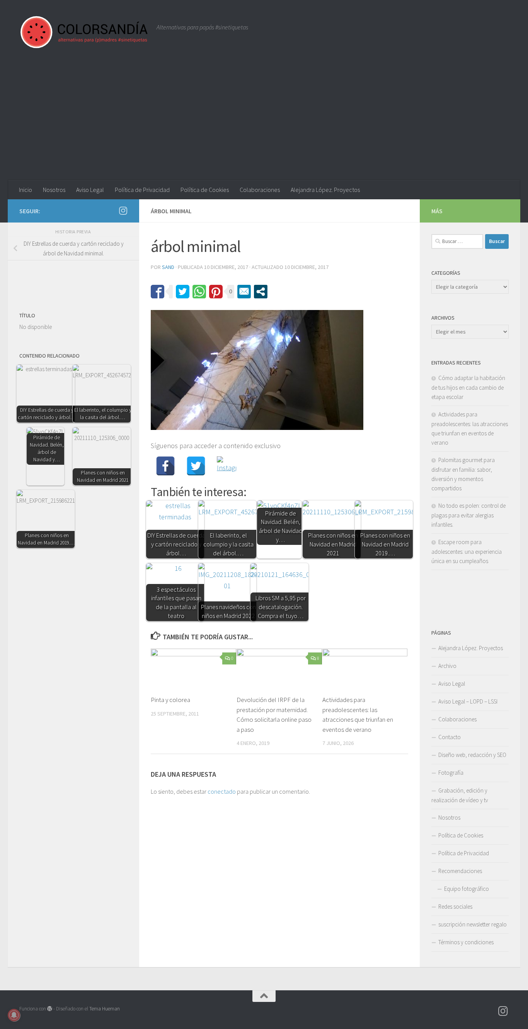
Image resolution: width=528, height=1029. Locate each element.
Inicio (25, 189)
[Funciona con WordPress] (49, 1008)
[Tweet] (182, 291)
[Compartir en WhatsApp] (199, 291)
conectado (222, 791)
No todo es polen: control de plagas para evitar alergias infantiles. (468, 515)
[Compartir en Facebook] (157, 291)
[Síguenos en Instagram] (123, 210)
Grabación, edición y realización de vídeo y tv (459, 795)
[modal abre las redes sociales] (260, 291)
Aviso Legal (90, 189)
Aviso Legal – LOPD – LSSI (467, 701)
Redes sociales (455, 906)
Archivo (447, 665)
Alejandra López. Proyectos (325, 189)
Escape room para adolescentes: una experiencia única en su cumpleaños (466, 551)
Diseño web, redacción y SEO (472, 754)
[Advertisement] (264, 122)
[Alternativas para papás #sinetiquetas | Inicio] (84, 31)
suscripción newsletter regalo (472, 924)
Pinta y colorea (170, 699)
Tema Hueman (104, 1008)
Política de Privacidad (142, 189)
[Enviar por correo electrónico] (244, 291)
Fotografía (450, 772)
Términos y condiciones (466, 942)
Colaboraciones (260, 189)
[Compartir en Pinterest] (216, 291)
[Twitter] (196, 466)
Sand (168, 267)
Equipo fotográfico (466, 888)
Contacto (449, 737)
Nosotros (54, 189)
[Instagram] (226, 466)
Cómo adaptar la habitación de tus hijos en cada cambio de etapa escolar (468, 387)
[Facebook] (165, 466)
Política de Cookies (205, 189)
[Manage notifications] (14, 1015)
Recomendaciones (460, 871)
